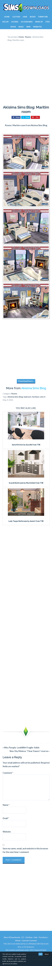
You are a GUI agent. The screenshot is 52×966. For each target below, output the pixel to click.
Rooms (14, 393)
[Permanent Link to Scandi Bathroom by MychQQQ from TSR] (26, 476)
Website (7, 831)
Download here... (26, 381)
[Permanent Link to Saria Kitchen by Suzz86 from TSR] (26, 438)
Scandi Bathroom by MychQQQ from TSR (26, 483)
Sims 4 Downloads (26, 8)
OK (40, 954)
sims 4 (42, 397)
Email (6, 818)
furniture (35, 397)
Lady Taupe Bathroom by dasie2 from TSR (26, 521)
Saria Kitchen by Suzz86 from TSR (26, 445)
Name (6, 805)
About (47, 954)
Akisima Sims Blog (33, 388)
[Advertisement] (26, 74)
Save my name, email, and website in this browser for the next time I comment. (25, 850)
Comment (8, 772)
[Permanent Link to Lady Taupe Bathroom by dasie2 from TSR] (26, 515)
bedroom (27, 397)
